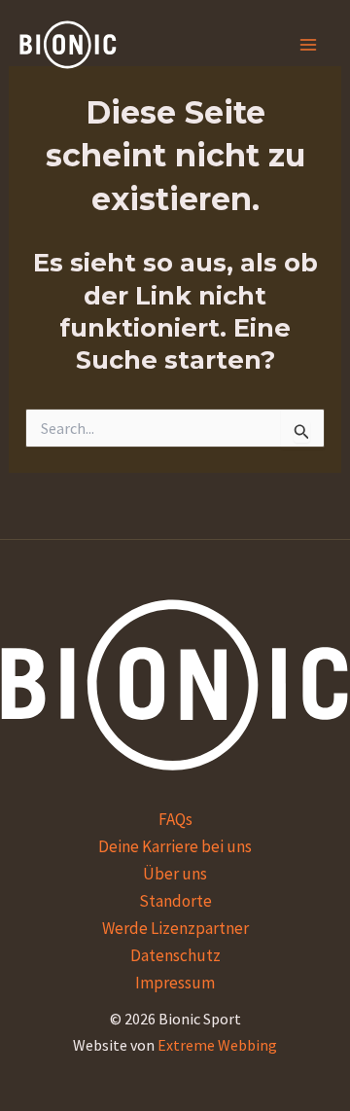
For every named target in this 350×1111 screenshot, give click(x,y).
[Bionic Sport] (68, 45)
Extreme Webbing (217, 1045)
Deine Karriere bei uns (175, 846)
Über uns (175, 873)
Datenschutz (175, 955)
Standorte (175, 901)
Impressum (175, 982)
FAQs (175, 819)
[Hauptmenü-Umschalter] (309, 44)
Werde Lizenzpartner (175, 928)
